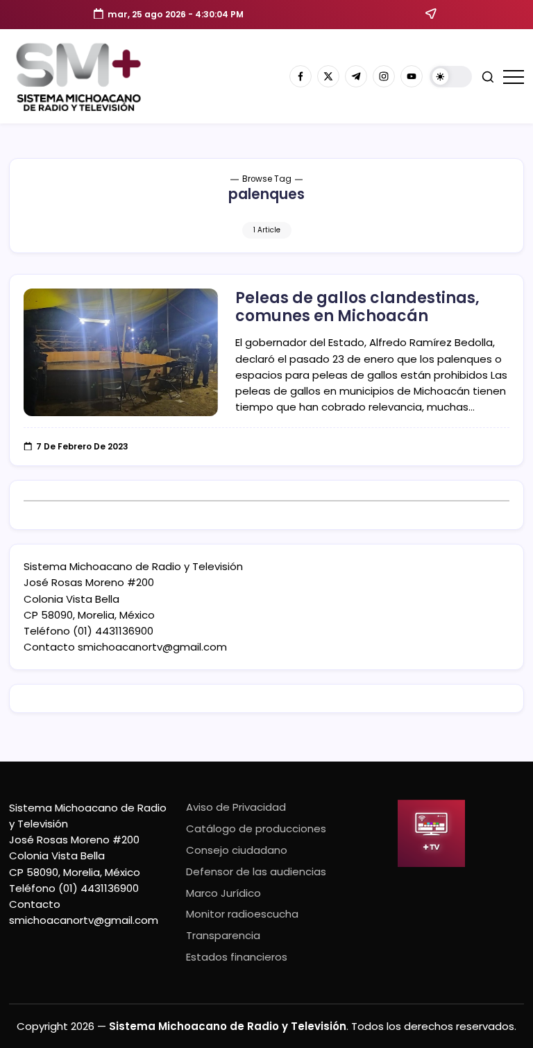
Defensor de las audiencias (256, 871)
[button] (451, 76)
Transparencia (223, 935)
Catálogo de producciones (256, 828)
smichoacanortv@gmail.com (152, 646)
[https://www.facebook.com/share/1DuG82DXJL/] (300, 76)
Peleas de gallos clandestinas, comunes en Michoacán (357, 307)
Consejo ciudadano (236, 850)
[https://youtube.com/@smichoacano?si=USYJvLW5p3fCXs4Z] (411, 76)
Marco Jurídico (223, 893)
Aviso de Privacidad (236, 807)
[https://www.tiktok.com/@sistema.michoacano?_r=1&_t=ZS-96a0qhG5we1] (356, 76)
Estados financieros (236, 957)
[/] (328, 76)
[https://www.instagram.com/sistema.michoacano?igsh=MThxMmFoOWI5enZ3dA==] (384, 76)
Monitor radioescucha (242, 914)
